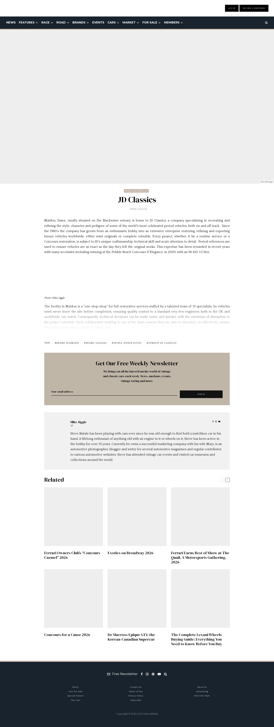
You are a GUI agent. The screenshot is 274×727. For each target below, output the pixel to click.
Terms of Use (136, 691)
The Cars (75, 700)
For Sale (149, 22)
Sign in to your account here (151, 524)
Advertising (202, 691)
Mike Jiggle (138, 209)
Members (171, 22)
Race (45, 22)
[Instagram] (147, 674)
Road (61, 22)
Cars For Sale (75, 691)
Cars (112, 22)
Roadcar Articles (136, 191)
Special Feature (75, 696)
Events (98, 22)
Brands (78, 22)
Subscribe (135, 700)
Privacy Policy (135, 696)
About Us (202, 687)
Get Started (137, 513)
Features (27, 22)
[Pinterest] (153, 674)
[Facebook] (141, 674)
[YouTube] (159, 674)
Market (129, 22)
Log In (231, 8)
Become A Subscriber (254, 8)
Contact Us (136, 687)
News (11, 22)
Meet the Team (202, 696)
